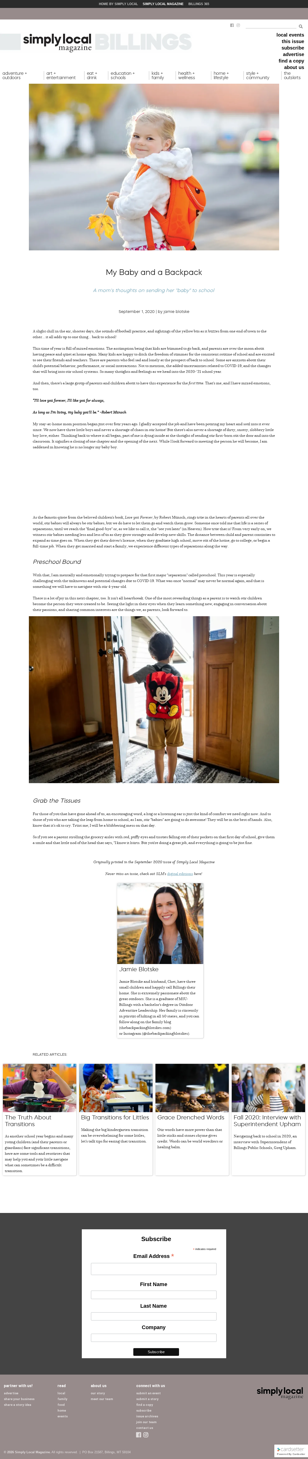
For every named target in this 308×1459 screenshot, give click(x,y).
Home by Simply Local (118, 4)
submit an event (148, 1393)
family (62, 1399)
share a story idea (17, 1405)
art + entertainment (61, 75)
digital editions (180, 873)
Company (154, 1327)
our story (98, 1393)
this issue (293, 41)
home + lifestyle (221, 75)
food (61, 1405)
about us (294, 67)
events (63, 1416)
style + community (257, 75)
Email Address (153, 1256)
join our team (146, 1422)
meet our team (102, 1399)
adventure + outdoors (14, 75)
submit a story (147, 1399)
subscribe (293, 48)
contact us (144, 1428)
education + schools (123, 75)
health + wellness (186, 75)
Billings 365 (198, 4)
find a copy (291, 60)
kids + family (158, 75)
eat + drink (92, 75)
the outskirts (292, 75)
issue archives (147, 1416)
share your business (19, 1399)
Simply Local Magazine (163, 4)
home (62, 1410)
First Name (153, 1284)
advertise (293, 54)
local (61, 1393)
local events (290, 35)
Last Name (153, 1306)
